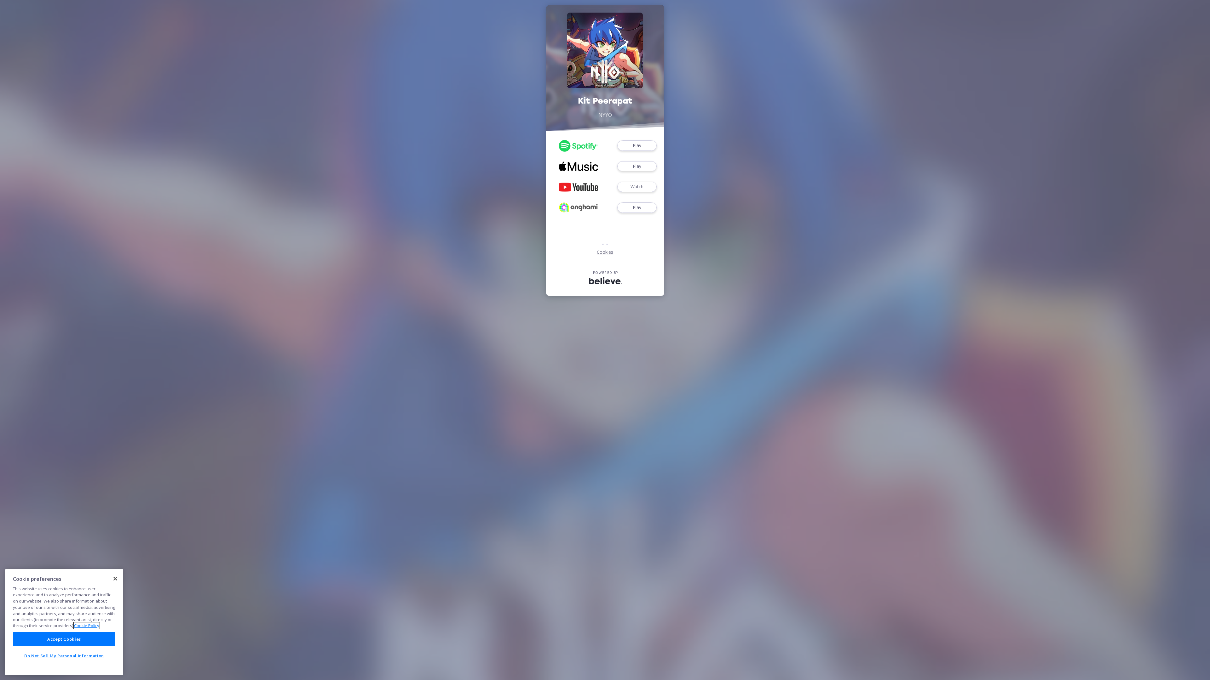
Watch (637, 187)
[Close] (115, 579)
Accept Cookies (64, 639)
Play (637, 145)
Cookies (605, 252)
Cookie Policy (86, 625)
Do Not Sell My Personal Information (64, 656)
